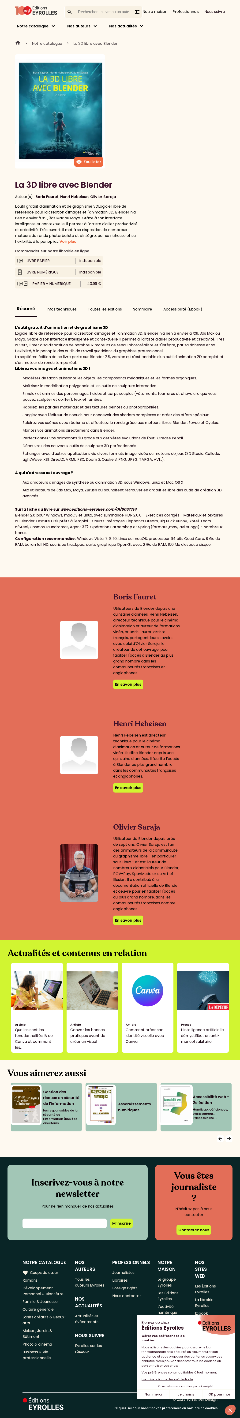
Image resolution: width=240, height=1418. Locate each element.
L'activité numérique (167, 1309)
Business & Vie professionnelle (36, 1355)
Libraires (120, 1280)
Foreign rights (125, 1288)
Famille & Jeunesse (40, 1301)
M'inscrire (121, 1223)
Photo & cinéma (37, 1344)
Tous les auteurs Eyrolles (89, 1282)
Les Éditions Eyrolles (168, 1296)
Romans (30, 1280)
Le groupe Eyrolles (167, 1282)
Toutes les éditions (105, 309)
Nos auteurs (78, 26)
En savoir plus (128, 684)
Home (18, 43)
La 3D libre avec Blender (95, 43)
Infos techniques (61, 309)
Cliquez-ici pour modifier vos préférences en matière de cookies (166, 1408)
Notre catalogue (33, 26)
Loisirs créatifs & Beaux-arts (44, 1320)
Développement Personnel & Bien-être (43, 1291)
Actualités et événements (86, 1318)
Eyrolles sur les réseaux (88, 1348)
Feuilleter (88, 162)
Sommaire (142, 309)
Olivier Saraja (103, 196)
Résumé (26, 309)
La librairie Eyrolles (204, 1302)
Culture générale (38, 1309)
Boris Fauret (47, 196)
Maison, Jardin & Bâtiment (37, 1333)
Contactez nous (193, 1230)
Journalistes (123, 1272)
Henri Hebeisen (74, 196)
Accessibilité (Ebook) (182, 309)
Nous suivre (214, 11)
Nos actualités (123, 26)
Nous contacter (126, 1295)
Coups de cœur (40, 1273)
